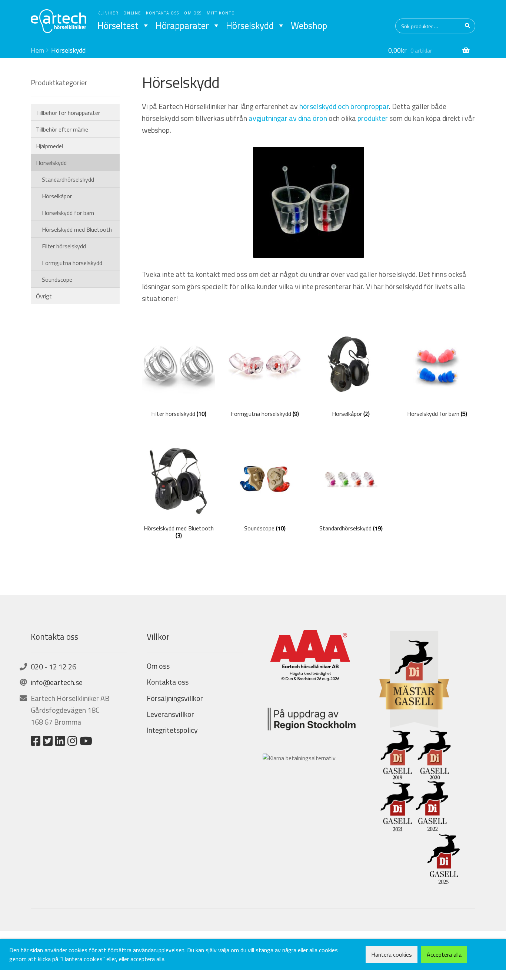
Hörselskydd (250, 26)
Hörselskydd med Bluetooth (77, 229)
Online (132, 13)
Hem (37, 50)
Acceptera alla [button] (444, 954)
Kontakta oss (162, 13)
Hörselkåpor (57, 196)
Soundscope (57, 279)
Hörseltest (118, 26)
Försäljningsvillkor (175, 698)
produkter (372, 118)
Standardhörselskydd (68, 179)
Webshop (309, 26)
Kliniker (108, 13)
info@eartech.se (57, 682)
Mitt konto (221, 13)
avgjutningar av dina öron (288, 118)
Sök (467, 26)
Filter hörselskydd (64, 246)
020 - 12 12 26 (53, 666)
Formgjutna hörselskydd (72, 262)
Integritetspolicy (172, 730)
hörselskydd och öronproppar (344, 106)
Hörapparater (182, 26)
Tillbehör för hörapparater (68, 112)
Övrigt (44, 296)
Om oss (193, 13)
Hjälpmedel (49, 146)
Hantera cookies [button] (391, 954)
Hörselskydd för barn (68, 212)
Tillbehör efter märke (62, 129)
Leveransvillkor (170, 714)
